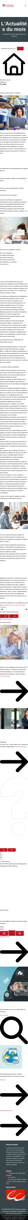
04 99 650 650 (11, 1177)
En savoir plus (20, 1218)
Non (12, 850)
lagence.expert (18, 1214)
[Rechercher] (20, 48)
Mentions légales (21, 1209)
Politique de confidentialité (9, 1211)
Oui (4, 850)
